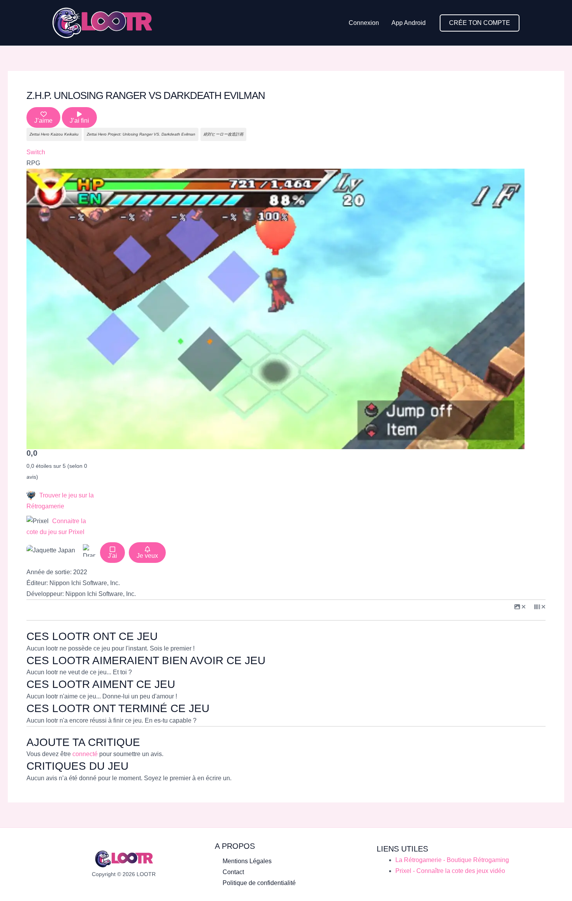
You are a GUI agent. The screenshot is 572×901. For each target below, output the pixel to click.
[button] (479, 23)
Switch (35, 152)
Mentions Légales (247, 861)
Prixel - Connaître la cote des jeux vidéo (450, 870)
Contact (233, 872)
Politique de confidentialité (259, 883)
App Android (408, 22)
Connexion (364, 22)
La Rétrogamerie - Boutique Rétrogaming (452, 860)
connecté (85, 754)
